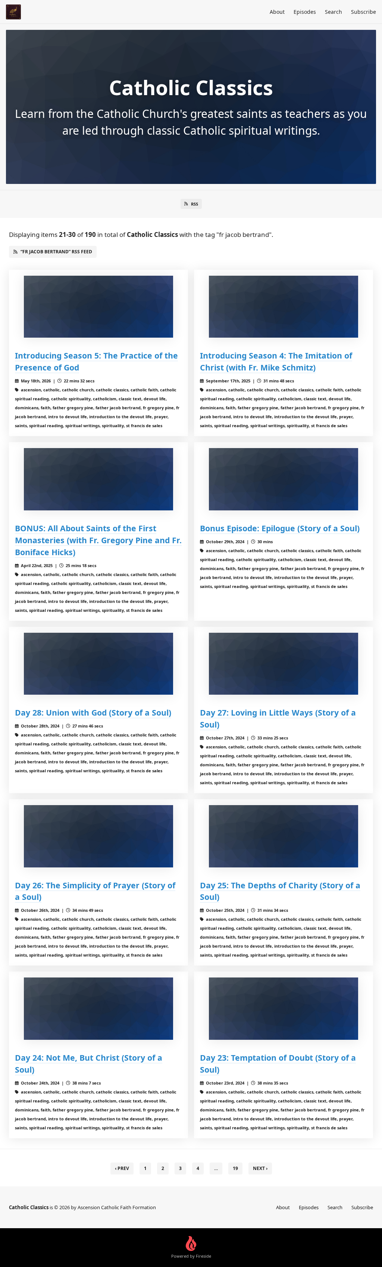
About (277, 11)
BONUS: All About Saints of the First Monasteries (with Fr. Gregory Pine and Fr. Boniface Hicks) (98, 540)
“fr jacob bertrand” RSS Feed (56, 251)
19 (235, 1168)
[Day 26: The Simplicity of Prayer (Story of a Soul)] (98, 836)
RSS (194, 204)
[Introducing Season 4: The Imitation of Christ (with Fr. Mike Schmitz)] (283, 307)
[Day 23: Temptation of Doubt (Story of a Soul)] (283, 1008)
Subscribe (363, 11)
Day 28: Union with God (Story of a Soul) (93, 712)
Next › (260, 1168)
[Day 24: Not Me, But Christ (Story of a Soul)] (98, 1008)
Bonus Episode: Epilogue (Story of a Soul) (280, 528)
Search (333, 11)
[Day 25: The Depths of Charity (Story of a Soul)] (283, 836)
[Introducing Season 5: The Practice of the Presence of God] (98, 307)
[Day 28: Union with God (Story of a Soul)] (98, 664)
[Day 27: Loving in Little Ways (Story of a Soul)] (283, 664)
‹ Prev (122, 1168)
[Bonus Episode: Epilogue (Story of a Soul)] (283, 479)
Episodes (305, 11)
